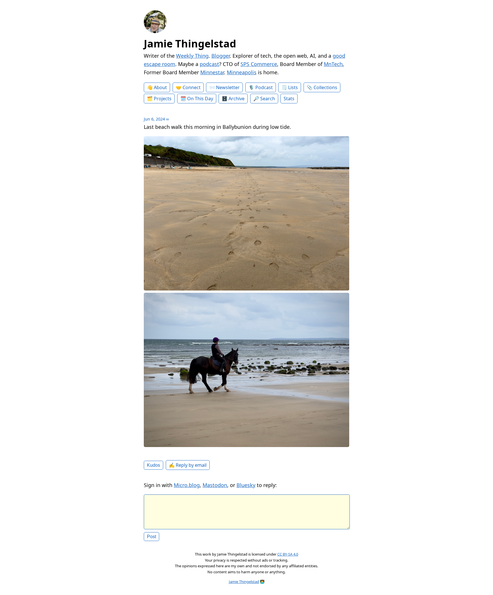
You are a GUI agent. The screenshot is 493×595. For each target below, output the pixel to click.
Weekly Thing (192, 55)
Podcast (264, 87)
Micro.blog (187, 485)
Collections (325, 87)
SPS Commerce (259, 64)
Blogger (220, 55)
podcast (209, 64)
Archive (237, 98)
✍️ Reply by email (188, 465)
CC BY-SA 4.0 (287, 554)
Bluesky (246, 485)
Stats (289, 98)
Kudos (153, 465)
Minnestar (212, 72)
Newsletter (228, 87)
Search (267, 98)
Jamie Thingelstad (190, 44)
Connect (192, 87)
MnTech (333, 64)
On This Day (200, 98)
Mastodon (215, 485)
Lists (293, 87)
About (160, 87)
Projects (162, 98)
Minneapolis (241, 72)
